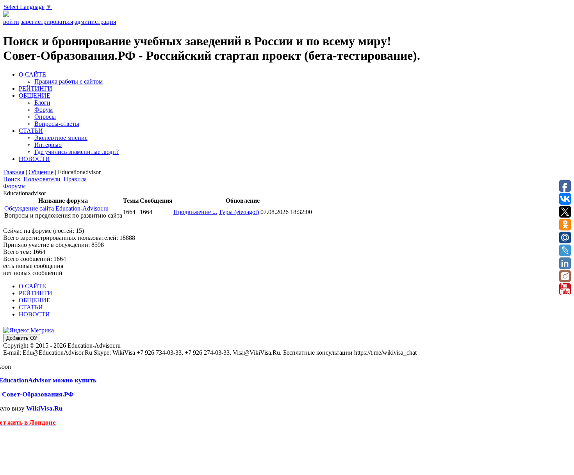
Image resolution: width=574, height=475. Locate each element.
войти (11, 21)
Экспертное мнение (60, 137)
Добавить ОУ (21, 338)
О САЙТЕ (32, 74)
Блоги (42, 102)
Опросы (45, 116)
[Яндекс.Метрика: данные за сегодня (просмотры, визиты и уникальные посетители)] (28, 330)
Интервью (48, 144)
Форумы (14, 186)
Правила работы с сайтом (68, 81)
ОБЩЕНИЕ (34, 95)
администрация (95, 21)
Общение (41, 172)
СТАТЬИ (31, 130)
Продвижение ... (195, 212)
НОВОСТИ (34, 158)
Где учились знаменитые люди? (76, 151)
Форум (43, 109)
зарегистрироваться (47, 21)
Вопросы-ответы (56, 123)
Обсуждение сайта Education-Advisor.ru (56, 208)
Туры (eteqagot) (239, 212)
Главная (13, 172)
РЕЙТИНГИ (35, 88)
